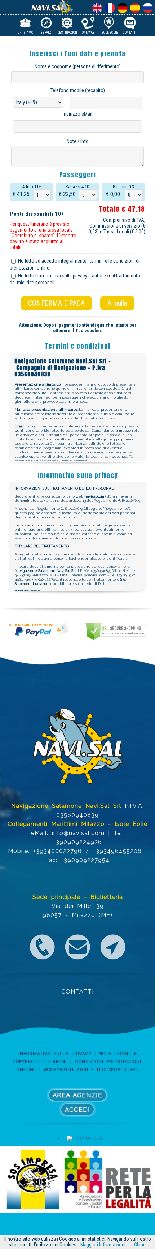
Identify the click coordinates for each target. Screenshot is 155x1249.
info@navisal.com (78, 833)
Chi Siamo (25, 32)
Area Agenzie (77, 1095)
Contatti (130, 32)
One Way (88, 32)
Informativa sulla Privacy (55, 1053)
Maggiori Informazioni (102, 1245)
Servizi (46, 32)
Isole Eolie (109, 32)
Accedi (77, 1109)
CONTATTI (77, 991)
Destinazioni (67, 32)
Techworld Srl (117, 1069)
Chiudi (140, 1245)
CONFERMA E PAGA (56, 303)
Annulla (117, 303)
